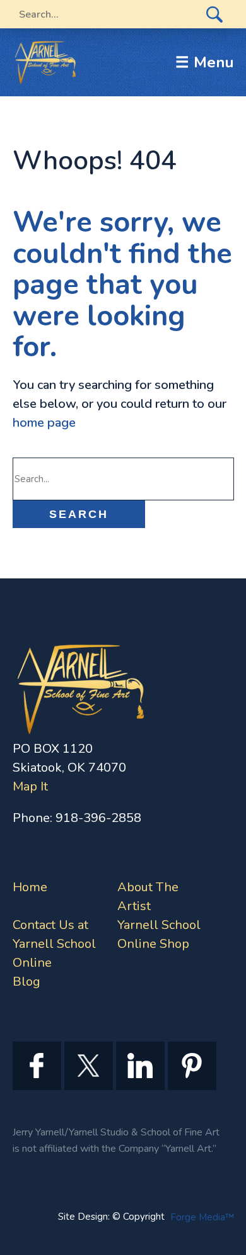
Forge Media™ (202, 1217)
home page (44, 422)
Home (30, 887)
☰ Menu (204, 62)
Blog (26, 981)
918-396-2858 (98, 817)
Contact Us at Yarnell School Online (54, 943)
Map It (30, 786)
